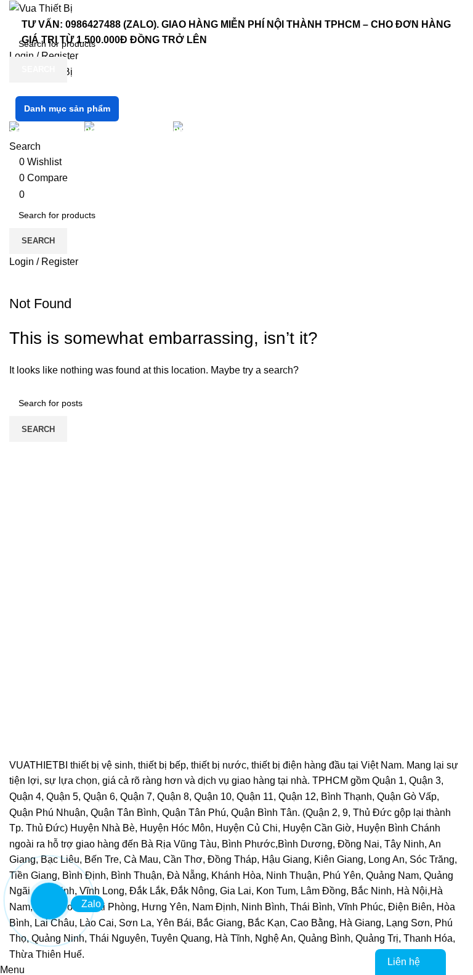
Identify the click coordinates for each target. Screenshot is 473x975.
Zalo (91, 904)
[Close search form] (15, 15)
